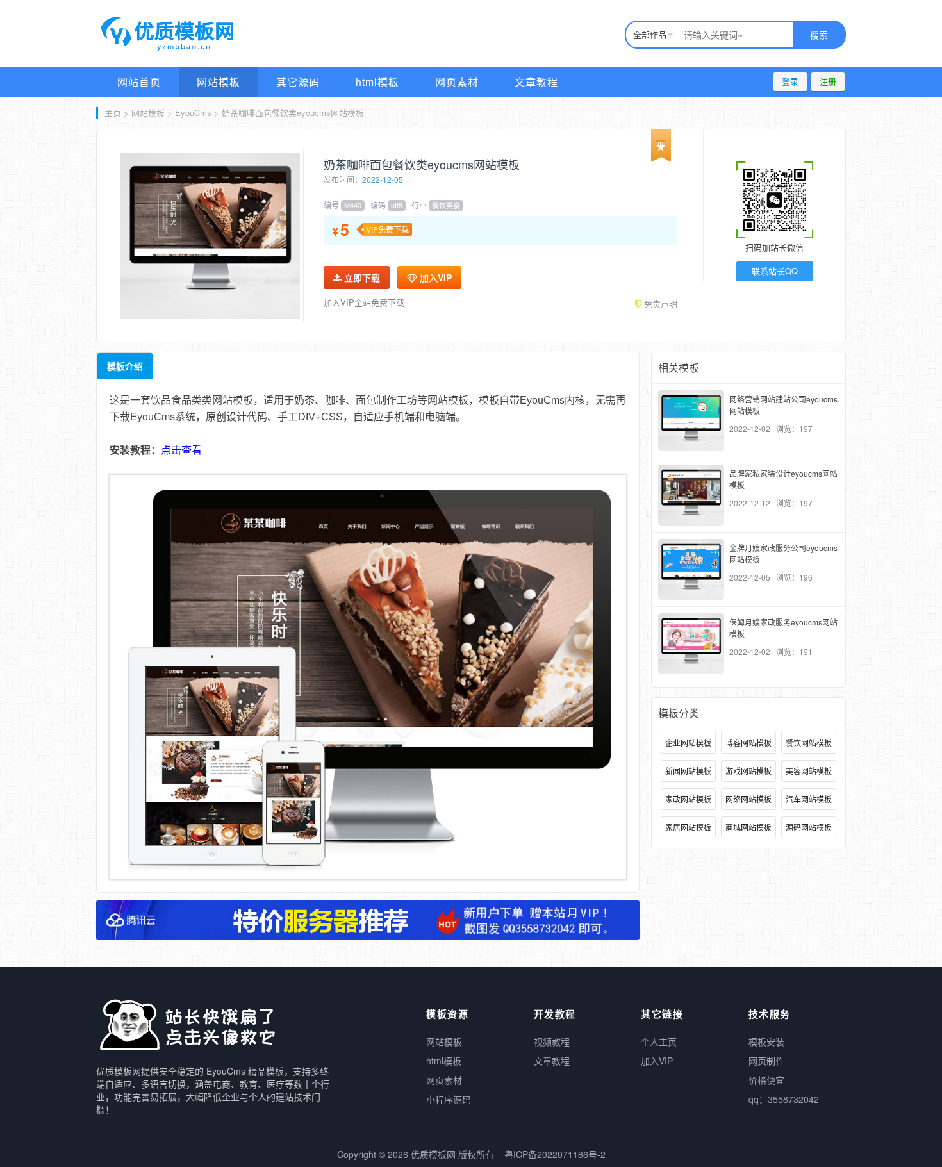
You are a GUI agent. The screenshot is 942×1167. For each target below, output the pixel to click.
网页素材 (457, 81)
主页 (112, 112)
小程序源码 (448, 1099)
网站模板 (218, 81)
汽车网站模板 (809, 798)
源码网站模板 (809, 827)
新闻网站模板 (688, 770)
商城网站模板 (748, 827)
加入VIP (434, 277)
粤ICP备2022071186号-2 (555, 1154)
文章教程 (536, 81)
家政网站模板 (688, 798)
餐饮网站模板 (809, 742)
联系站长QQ (775, 271)
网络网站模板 (748, 798)
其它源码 (298, 81)
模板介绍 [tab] (125, 366)
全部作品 (649, 34)
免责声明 (659, 303)
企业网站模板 (688, 742)
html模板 (377, 81)
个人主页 (659, 1041)
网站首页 (139, 81)
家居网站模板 (688, 827)
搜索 (819, 34)
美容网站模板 (809, 770)
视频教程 (552, 1041)
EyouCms (193, 112)
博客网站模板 (748, 742)
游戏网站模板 (748, 770)
